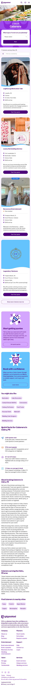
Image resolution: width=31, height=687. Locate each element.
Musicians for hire (7, 650)
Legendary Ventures (10, 271)
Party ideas (20, 636)
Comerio (11, 604)
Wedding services (22, 665)
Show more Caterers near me (15, 302)
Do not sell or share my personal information (14, 679)
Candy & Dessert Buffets (9, 402)
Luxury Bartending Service (12, 149)
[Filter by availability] (17, 53)
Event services (21, 661)
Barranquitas (13, 608)
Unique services (21, 663)
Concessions (23, 402)
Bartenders (5, 398)
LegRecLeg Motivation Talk (13, 88)
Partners (4, 638)
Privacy (9, 675)
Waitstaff (17, 411)
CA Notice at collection (8, 677)
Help (17, 645)
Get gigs (4, 661)
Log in (18, 650)
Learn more (15, 384)
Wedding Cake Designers (9, 416)
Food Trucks (20, 407)
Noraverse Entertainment (12, 209)
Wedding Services (7, 420)
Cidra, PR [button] (16, 23)
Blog (2, 636)
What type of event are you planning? (15, 32)
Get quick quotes (15, 344)
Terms (3, 675)
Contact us (20, 647)
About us (4, 634)
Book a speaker (6, 647)
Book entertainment (7, 645)
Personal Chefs (6, 411)
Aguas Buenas (21, 604)
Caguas (4, 608)
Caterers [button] (15, 26)
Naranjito (23, 608)
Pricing (3, 663)
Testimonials (5, 665)
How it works (20, 634)
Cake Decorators (16, 398)
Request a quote (21, 638)
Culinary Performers (8, 407)
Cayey (4, 604)
